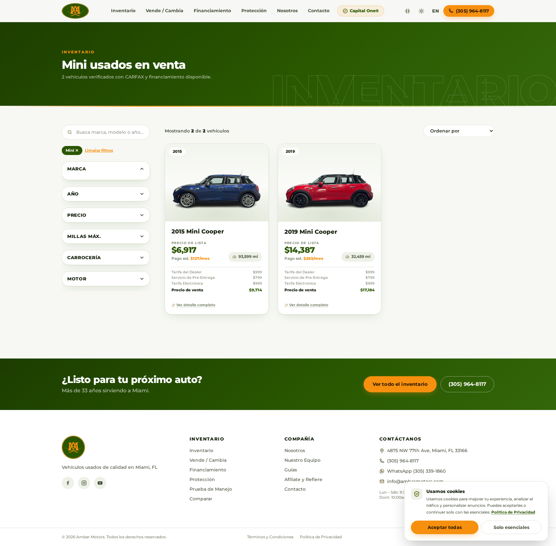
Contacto (318, 11)
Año (73, 194)
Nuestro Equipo (302, 460)
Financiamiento (212, 11)
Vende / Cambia (164, 11)
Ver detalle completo (195, 305)
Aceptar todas (445, 527)
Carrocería (84, 257)
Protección (254, 11)
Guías (290, 470)
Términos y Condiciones (270, 536)
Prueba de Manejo (211, 489)
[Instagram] (84, 483)
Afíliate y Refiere (303, 479)
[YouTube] (100, 483)
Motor (77, 279)
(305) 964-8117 (467, 384)
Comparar (201, 499)
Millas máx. (84, 236)
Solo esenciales (511, 527)
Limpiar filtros (99, 150)
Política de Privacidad (321, 536)
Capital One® (364, 10)
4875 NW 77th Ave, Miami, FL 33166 (427, 450)
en (435, 11)
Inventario (123, 11)
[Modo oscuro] (421, 11)
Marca (76, 169)
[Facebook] (68, 483)
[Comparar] (407, 11)
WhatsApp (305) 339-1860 (416, 471)
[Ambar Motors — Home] (75, 11)
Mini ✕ (72, 150)
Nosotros (287, 11)
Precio (77, 215)
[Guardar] (245, 155)
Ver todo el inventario (400, 384)
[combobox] (106, 132)
